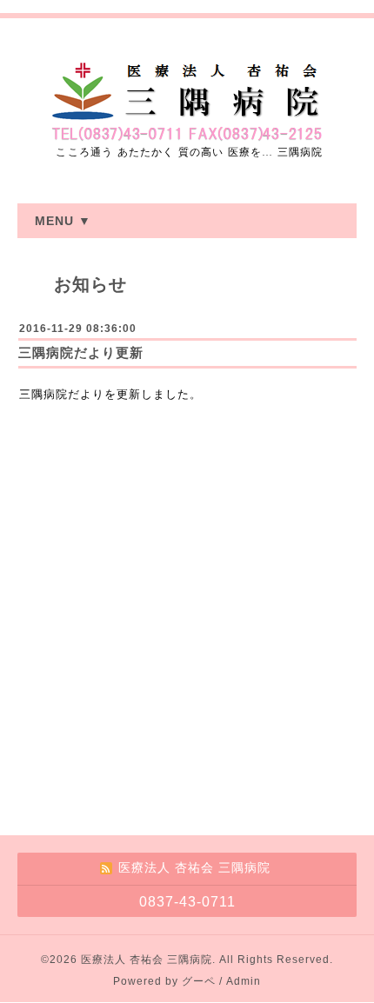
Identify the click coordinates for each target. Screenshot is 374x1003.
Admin (243, 981)
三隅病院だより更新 (81, 352)
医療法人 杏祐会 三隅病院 (146, 959)
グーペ (199, 981)
